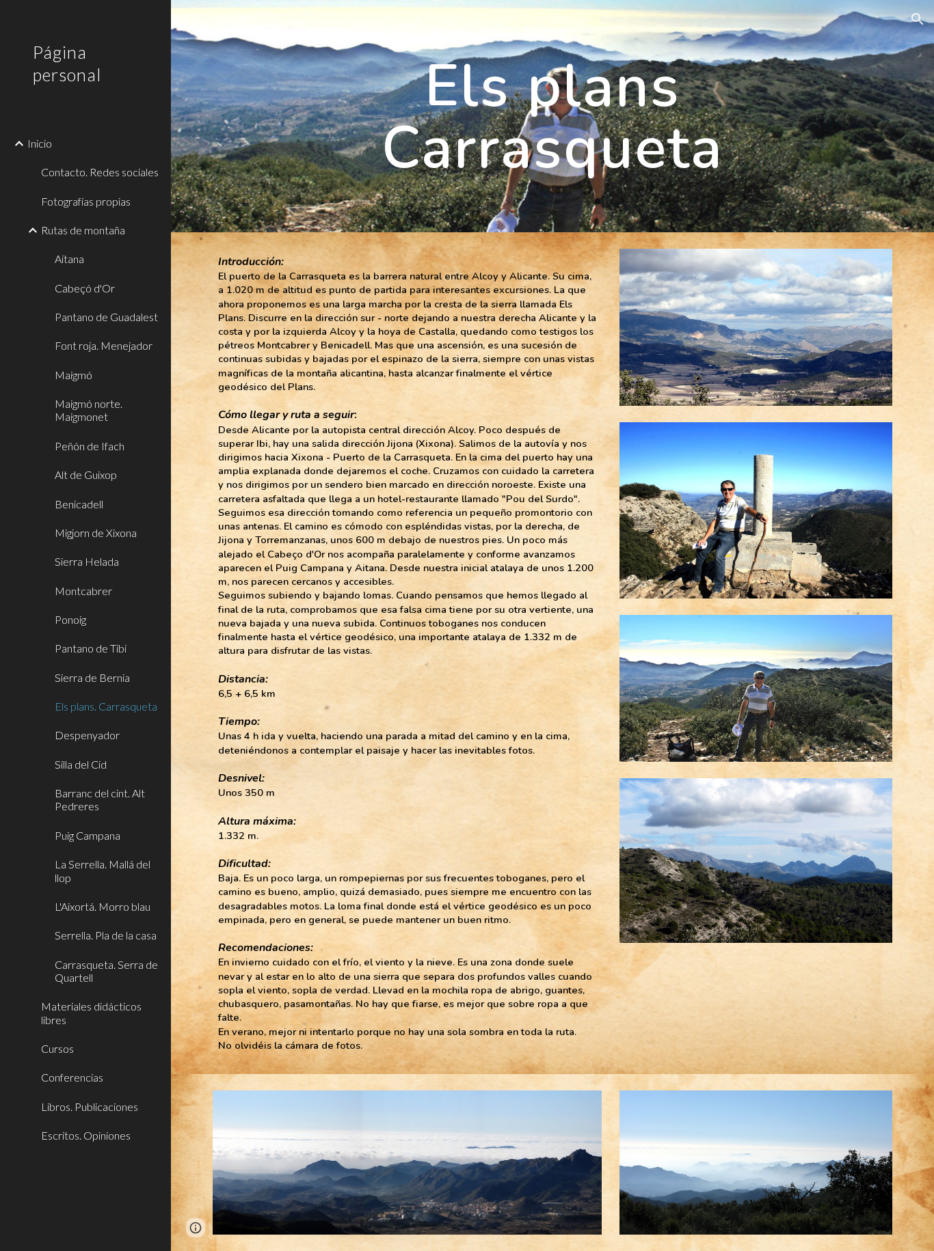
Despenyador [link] (87, 734)
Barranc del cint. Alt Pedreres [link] (100, 799)
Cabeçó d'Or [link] (85, 287)
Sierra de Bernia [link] (92, 677)
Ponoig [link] (70, 619)
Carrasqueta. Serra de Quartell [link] (106, 971)
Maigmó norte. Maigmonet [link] (88, 410)
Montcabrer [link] (83, 590)
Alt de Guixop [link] (86, 474)
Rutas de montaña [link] (83, 229)
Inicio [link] (39, 143)
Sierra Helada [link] (87, 561)
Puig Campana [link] (87, 835)
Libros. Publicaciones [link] (89, 1106)
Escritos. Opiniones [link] (86, 1135)
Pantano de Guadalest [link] (106, 316)
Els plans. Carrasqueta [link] (106, 706)
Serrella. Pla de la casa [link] (106, 935)
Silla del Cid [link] (81, 764)
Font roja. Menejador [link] (103, 345)
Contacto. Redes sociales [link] (100, 171)
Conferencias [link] (72, 1077)
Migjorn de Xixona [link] (96, 532)
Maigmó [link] (73, 374)
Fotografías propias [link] (86, 201)
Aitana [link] (69, 258)
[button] (917, 19)
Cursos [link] (57, 1048)
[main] (553, 116)
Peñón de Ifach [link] (89, 445)
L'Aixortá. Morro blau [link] (102, 906)
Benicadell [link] (79, 503)
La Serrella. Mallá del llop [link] (102, 870)
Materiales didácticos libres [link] (91, 1013)
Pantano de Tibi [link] (90, 648)
